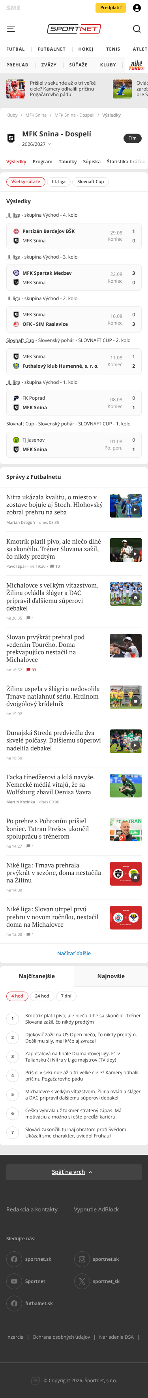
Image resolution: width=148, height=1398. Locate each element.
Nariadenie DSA (116, 1337)
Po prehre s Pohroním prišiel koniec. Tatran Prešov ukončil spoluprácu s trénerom (47, 829)
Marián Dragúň (20, 522)
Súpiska (92, 161)
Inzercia (14, 1337)
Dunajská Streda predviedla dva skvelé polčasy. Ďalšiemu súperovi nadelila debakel (53, 740)
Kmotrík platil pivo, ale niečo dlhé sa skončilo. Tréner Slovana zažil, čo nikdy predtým (53, 549)
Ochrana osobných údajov (61, 1337)
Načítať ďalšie (74, 953)
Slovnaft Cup (20, 340)
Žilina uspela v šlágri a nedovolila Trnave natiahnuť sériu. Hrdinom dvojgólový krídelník (53, 697)
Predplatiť (110, 8)
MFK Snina (36, 115)
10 (57, 566)
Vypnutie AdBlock (96, 1209)
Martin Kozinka (20, 802)
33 (34, 670)
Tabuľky (68, 161)
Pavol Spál (16, 566)
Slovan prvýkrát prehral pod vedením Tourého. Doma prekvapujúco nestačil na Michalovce (45, 649)
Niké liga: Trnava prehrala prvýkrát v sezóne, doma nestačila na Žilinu (53, 873)
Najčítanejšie (37, 976)
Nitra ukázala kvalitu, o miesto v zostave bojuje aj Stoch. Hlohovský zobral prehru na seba (54, 505)
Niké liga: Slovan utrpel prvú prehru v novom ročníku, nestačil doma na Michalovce (52, 917)
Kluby (12, 115)
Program (42, 161)
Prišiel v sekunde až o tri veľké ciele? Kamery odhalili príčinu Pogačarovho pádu (63, 88)
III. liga (13, 215)
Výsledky (16, 161)
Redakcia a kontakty (32, 1209)
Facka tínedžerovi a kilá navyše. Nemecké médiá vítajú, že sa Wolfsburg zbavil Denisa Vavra (50, 785)
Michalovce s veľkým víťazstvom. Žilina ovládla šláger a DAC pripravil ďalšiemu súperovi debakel (52, 597)
